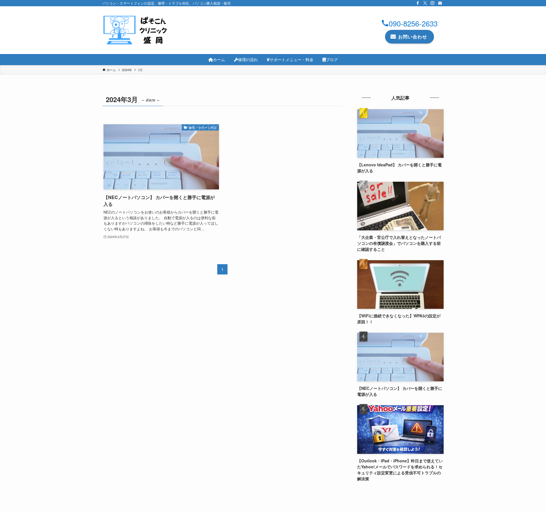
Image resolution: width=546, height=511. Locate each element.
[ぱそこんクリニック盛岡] (136, 30)
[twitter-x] (425, 3)
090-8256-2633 (413, 23)
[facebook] (417, 3)
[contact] (440, 3)
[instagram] (432, 3)
